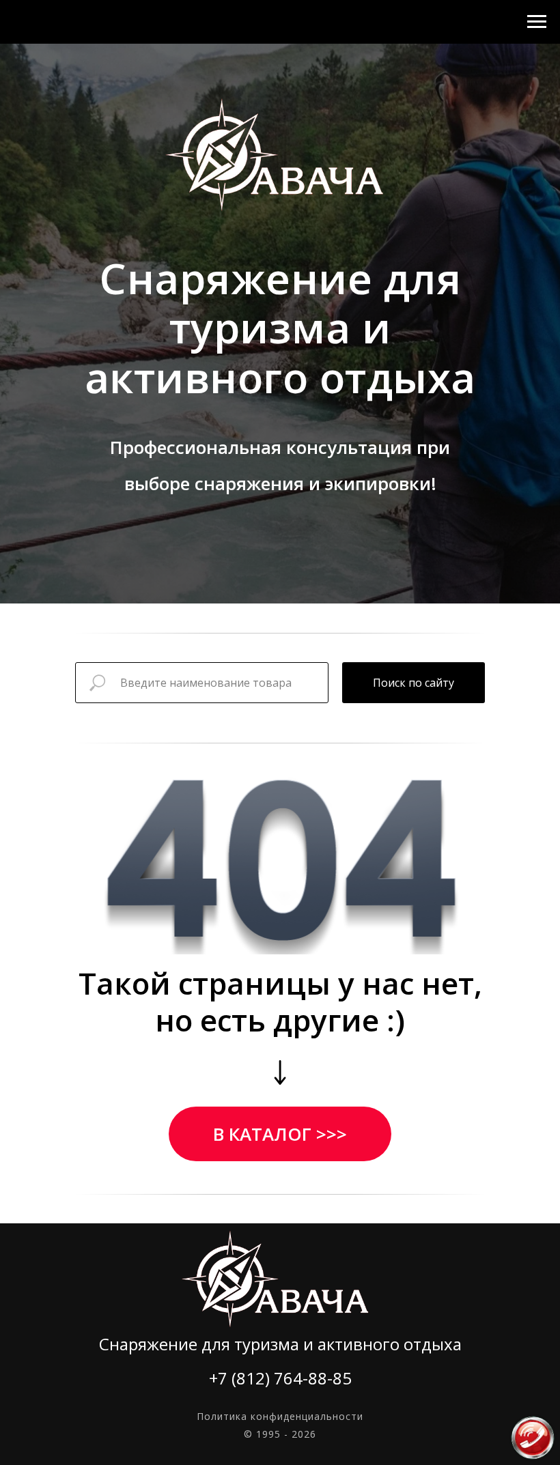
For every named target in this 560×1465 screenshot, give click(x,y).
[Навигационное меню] (536, 22)
